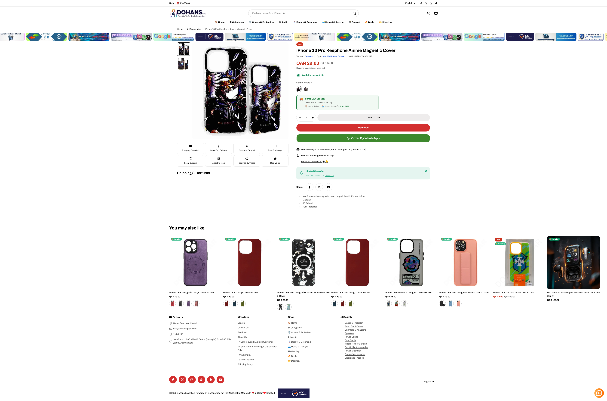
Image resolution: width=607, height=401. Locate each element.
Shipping (300, 68)
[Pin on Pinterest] (328, 187)
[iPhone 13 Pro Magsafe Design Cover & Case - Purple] (188, 303)
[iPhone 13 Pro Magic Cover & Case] (249, 262)
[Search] (354, 13)
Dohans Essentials (186, 393)
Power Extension (353, 351)
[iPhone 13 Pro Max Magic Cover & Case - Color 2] (342, 303)
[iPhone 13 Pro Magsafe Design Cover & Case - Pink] (172, 303)
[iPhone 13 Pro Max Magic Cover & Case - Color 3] (350, 303)
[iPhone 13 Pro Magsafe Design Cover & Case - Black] (180, 303)
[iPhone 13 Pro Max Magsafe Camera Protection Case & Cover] (303, 262)
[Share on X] (319, 187)
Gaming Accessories (355, 354)
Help (171, 3)
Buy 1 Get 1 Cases (354, 326)
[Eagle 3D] (298, 89)
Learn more (329, 175)
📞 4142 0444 (343, 106)
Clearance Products (354, 358)
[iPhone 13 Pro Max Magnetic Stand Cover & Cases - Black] (442, 303)
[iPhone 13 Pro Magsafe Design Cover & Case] (195, 262)
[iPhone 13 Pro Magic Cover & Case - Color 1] (226, 303)
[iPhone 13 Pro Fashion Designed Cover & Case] (411, 262)
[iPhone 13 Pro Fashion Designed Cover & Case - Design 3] (404, 303)
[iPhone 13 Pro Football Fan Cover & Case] (519, 262)
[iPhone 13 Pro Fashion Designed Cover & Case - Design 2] (396, 303)
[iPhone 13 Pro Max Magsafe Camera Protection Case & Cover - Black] (280, 307)
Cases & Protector (354, 323)
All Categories (194, 29)
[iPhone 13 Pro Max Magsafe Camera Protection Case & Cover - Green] (288, 307)
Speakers (349, 333)
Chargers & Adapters (355, 330)
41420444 (178, 334)
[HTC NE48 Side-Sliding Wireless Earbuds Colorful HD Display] (573, 262)
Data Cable (350, 340)
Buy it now (363, 127)
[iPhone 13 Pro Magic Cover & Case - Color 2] (234, 303)
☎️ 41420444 (183, 3)
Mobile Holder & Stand (356, 344)
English (409, 3)
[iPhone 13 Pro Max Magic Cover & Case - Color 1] (334, 303)
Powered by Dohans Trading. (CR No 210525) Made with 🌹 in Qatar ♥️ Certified (235, 393)
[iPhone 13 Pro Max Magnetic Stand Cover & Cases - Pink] (458, 303)
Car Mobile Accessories (356, 347)
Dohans (309, 56)
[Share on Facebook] (309, 187)
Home (180, 29)
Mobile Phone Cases (333, 56)
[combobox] (303, 13)
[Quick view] (217, 243)
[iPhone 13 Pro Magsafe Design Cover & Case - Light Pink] (196, 303)
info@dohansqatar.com (184, 328)
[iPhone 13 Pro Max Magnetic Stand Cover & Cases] (465, 262)
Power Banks (351, 337)
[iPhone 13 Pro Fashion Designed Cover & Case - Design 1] (388, 303)
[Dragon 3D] (306, 89)
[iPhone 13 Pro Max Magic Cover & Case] (357, 262)
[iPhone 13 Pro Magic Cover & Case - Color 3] (242, 303)
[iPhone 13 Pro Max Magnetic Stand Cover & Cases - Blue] (450, 303)
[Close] (426, 171)
